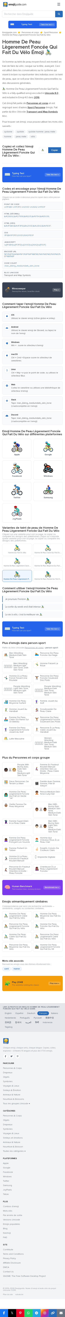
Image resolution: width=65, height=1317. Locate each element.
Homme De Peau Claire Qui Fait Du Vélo (15, 936)
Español (19, 1013)
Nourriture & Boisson (13, 1146)
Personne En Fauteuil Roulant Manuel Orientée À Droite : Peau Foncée (17, 869)
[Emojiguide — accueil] (6, 1041)
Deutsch (31, 1013)
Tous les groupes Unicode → (16, 1103)
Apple (6, 1163)
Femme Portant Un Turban (15, 849)
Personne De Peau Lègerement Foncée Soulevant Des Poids (47, 719)
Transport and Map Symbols (17, 275)
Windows (7, 1176)
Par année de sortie (12, 1215)
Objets (6, 1077)
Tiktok (6, 1194)
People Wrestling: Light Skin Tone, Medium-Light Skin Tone (17, 689)
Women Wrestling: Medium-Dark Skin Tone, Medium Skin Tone (46, 743)
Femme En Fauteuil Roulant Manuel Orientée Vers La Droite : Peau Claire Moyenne (47, 768)
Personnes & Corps (12, 1068)
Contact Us (8, 1271)
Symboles (8, 1081)
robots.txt (19, 1294)
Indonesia (47, 1022)
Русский (38, 1018)
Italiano (54, 1013)
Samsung (7, 1185)
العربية (28, 1022)
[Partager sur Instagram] (45, 1313)
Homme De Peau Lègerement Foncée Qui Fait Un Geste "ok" (16, 794)
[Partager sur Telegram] (36, 1313)
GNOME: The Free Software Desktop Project (24, 1276)
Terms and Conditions (13, 1254)
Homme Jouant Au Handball (15, 710)
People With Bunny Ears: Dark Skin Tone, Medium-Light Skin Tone (17, 770)
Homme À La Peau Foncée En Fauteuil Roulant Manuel (16, 858)
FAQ (5, 1237)
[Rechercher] (59, 14)
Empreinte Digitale (45, 857)
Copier (54, 150)
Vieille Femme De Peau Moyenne (15, 805)
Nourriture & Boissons (13, 1099)
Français (43, 1013)
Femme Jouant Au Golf (46, 702)
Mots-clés (7, 1211)
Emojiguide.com (9, 32)
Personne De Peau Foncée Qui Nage (46, 654)
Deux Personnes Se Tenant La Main (16, 782)
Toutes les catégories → (14, 1151)
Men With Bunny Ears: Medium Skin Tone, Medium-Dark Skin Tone (48, 809)
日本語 (8, 1022)
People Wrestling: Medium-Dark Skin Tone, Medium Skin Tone (48, 690)
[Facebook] (5, 1056)
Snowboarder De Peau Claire (46, 710)
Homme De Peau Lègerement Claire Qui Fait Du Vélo (15, 915)
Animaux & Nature (11, 1094)
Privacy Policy (9, 1258)
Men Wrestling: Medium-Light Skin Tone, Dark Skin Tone (16, 666)
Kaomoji (7, 1233)
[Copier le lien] (53, 1313)
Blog (5, 1228)
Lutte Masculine (14, 739)
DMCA (6, 1267)
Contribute (8, 1249)
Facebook (8, 1172)
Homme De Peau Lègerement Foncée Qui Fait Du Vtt (47, 947)
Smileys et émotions (13, 1138)
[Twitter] (11, 1056)
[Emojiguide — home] (14, 4)
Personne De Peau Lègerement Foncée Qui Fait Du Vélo (16, 926)
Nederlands (10, 1018)
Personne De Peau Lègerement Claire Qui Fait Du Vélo (46, 936)
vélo (33, 136)
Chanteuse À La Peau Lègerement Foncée (46, 868)
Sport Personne (51, 32)
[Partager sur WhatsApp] (28, 1313)
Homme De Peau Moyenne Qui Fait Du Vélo (48, 915)
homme (7, 136)
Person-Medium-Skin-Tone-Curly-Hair (47, 792)
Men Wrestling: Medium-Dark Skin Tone (15, 655)
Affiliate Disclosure (12, 1263)
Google (6, 1167)
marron (17, 969)
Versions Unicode (11, 1219)
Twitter (6, 1181)
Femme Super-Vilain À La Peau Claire (16, 822)
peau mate (21, 136)
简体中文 (50, 1018)
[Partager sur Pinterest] (20, 1313)
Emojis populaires (11, 1224)
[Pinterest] (17, 1056)
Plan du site (8, 1294)
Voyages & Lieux (11, 1086)
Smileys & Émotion (12, 1090)
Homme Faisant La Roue (46, 664)
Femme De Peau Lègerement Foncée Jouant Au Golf (16, 729)
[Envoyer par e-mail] (61, 1313)
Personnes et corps (30, 32)
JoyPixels (7, 1189)
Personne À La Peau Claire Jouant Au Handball (47, 729)
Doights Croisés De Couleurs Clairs (47, 849)
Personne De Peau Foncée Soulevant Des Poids (46, 678)
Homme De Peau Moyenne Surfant (15, 702)
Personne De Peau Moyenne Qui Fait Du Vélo (17, 947)
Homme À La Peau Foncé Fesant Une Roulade (15, 678)
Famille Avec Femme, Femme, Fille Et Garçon (48, 783)
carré (6, 969)
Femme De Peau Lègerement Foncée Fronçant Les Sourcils (17, 839)
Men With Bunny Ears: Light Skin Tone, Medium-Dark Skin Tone (48, 826)
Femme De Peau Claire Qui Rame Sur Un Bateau (16, 719)
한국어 (18, 1022)
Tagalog (8, 1027)
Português (25, 1018)
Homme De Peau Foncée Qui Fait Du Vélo (47, 926)
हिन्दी (37, 1022)
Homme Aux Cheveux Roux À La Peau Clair (47, 839)
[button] (32, 206)
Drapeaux (7, 1072)
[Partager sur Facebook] (4, 1313)
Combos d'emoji (11, 1206)
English (8, 1013)
